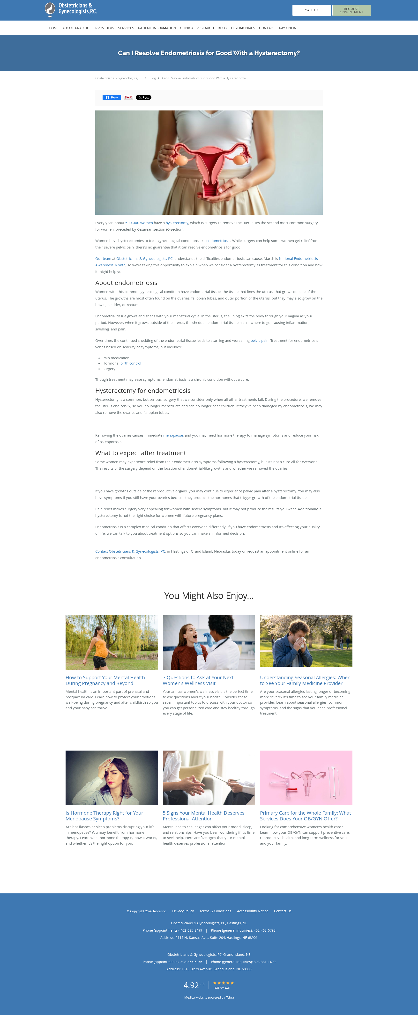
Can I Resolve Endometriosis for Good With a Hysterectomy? (204, 78)
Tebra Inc (159, 911)
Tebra (230, 997)
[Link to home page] (63, 10)
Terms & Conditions (215, 911)
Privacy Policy (183, 911)
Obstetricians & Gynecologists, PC (118, 78)
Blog (152, 78)
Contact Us (282, 911)
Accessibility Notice (252, 911)
